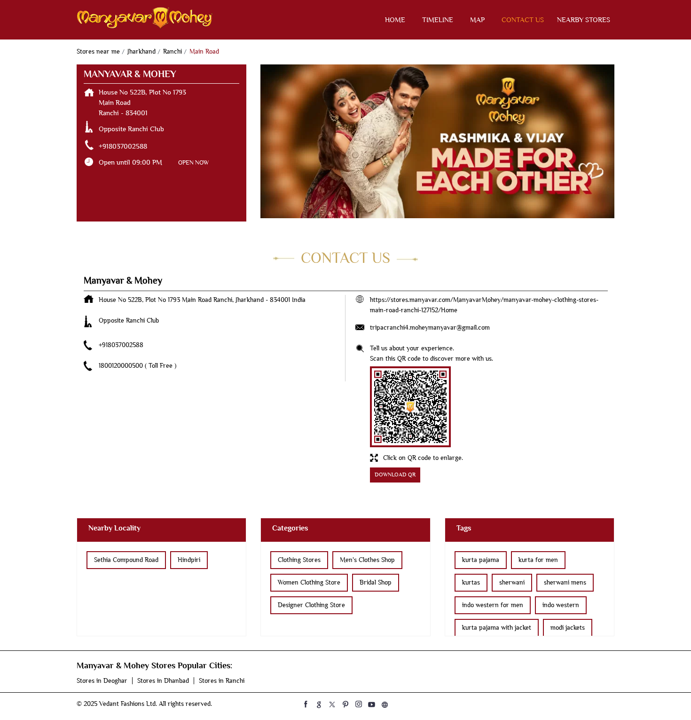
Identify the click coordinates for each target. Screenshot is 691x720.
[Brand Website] (385, 704)
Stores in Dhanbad (163, 680)
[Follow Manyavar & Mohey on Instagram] (358, 704)
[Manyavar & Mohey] (145, 19)
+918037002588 (123, 146)
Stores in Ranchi (221, 680)
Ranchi (172, 51)
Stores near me (98, 51)
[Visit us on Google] (319, 704)
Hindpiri (189, 559)
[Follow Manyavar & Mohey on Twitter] (332, 704)
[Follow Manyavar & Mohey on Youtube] (371, 704)
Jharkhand (141, 51)
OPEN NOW (193, 162)
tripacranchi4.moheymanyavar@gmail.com (430, 327)
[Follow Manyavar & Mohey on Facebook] (306, 704)
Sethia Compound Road (126, 559)
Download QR (395, 475)
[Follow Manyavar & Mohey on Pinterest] (345, 704)
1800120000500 (122, 365)
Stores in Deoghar (102, 680)
